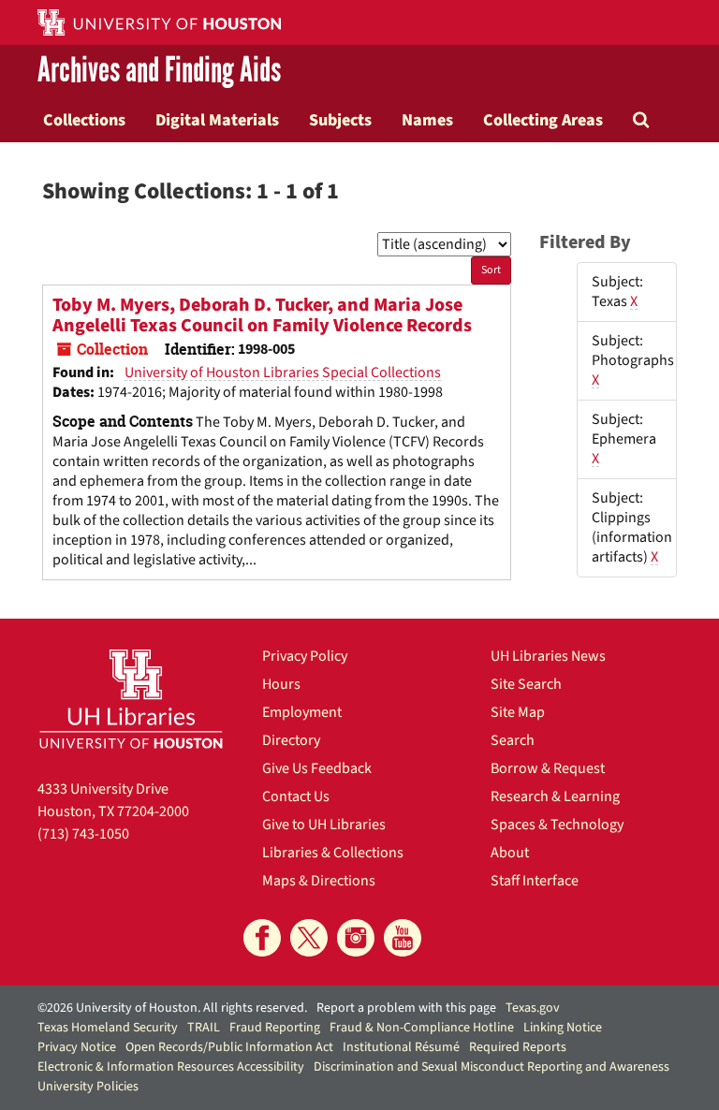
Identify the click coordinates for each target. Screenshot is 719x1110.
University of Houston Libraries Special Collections (283, 372)
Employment (302, 712)
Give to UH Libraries (324, 824)
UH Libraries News (548, 656)
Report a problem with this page (406, 1008)
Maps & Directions (318, 880)
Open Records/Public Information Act (229, 1047)
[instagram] (355, 938)
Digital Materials (217, 120)
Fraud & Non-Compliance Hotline (422, 1027)
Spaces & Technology (557, 824)
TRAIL (203, 1027)
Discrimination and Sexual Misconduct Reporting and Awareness (491, 1067)
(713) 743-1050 (83, 834)
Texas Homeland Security (107, 1027)
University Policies (88, 1086)
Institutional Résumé (401, 1047)
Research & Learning (555, 796)
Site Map (518, 712)
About (510, 852)
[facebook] (262, 938)
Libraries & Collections (333, 852)
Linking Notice (562, 1027)
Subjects (340, 120)
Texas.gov (533, 1008)
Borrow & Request (548, 768)
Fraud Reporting (274, 1027)
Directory (291, 740)
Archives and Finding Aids (159, 71)
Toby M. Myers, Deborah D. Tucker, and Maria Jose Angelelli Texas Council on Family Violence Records (262, 315)
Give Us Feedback (317, 768)
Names (427, 120)
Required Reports (517, 1047)
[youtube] (402, 938)
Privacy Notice (76, 1047)
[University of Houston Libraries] (131, 699)
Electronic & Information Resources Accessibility (170, 1067)
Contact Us (296, 796)
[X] (309, 938)
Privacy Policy (304, 656)
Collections (84, 120)
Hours (281, 684)
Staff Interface (535, 880)
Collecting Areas (543, 120)
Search (513, 740)
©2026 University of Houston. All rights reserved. (172, 1008)
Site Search (526, 684)
